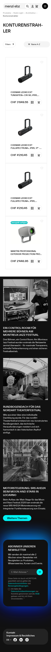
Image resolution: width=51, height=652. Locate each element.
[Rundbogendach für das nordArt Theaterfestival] (25, 379)
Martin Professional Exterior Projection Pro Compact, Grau (25, 253)
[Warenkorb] (37, 6)
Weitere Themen (17, 518)
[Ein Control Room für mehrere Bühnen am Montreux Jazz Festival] (25, 300)
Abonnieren (40, 572)
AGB (37, 594)
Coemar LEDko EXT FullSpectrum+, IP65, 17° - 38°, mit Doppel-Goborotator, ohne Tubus (26, 147)
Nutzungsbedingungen (18, 586)
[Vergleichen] (32, 102)
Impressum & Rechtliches (20, 635)
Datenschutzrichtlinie (17, 583)
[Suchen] (27, 6)
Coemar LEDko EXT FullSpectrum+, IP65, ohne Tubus (23, 200)
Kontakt (10, 632)
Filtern (8, 44)
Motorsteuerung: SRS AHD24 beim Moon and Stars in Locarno (24, 491)
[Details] (39, 102)
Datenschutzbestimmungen (23, 591)
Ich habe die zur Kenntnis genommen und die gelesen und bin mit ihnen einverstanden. (25, 594)
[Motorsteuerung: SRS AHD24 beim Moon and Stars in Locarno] (25, 460)
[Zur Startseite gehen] (12, 6)
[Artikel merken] (41, 62)
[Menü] (45, 6)
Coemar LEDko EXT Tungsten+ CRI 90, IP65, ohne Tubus (24, 94)
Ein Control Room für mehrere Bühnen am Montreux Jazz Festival (20, 331)
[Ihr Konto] (32, 6)
